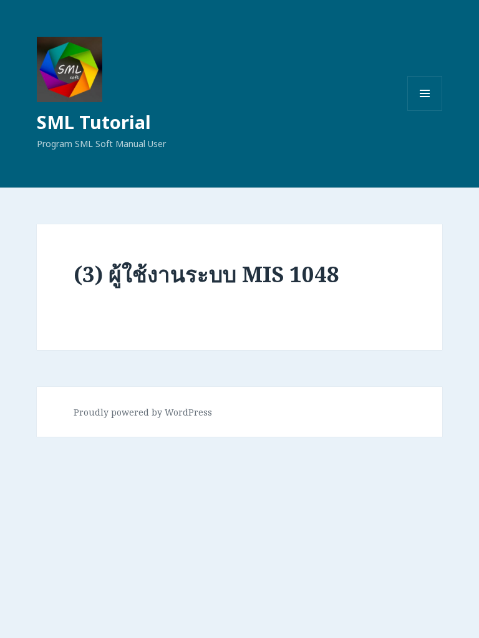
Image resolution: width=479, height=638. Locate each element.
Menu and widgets (425, 110)
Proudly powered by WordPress (143, 412)
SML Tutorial (94, 122)
